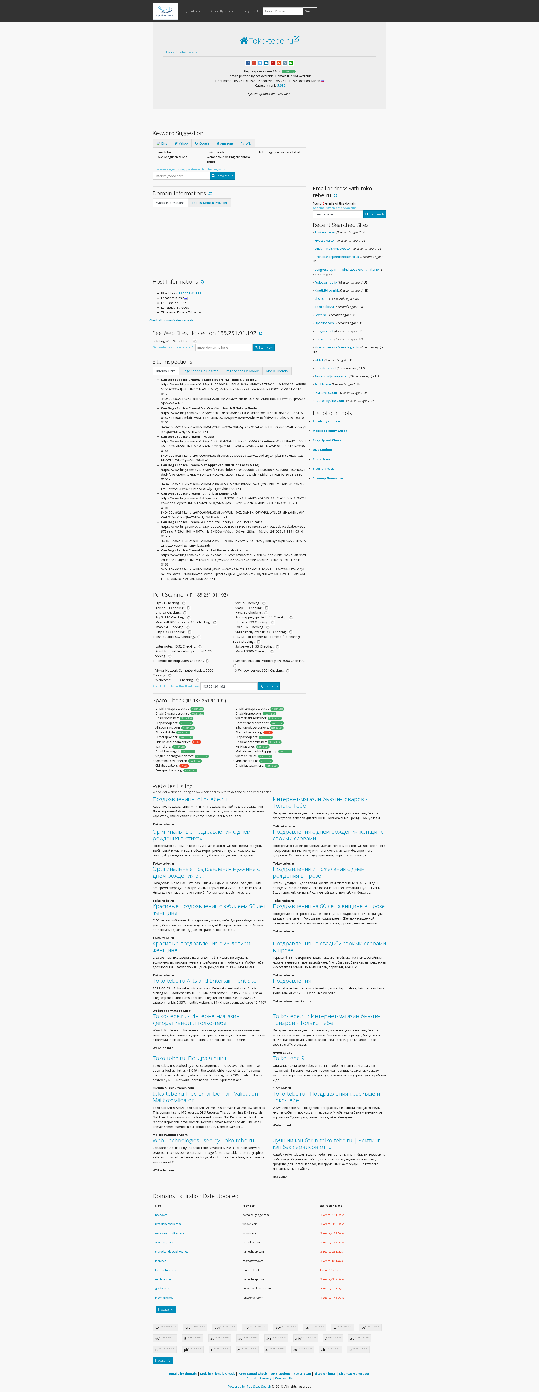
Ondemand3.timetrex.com (333, 248)
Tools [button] (255, 11)
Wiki (248, 143)
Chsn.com (321, 298)
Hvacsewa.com (325, 240)
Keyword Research (195, 11)
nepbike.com (163, 1279)
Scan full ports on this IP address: (176, 686)
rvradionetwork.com (168, 1224)
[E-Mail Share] (291, 62)
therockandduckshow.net (171, 1251)
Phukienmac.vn (325, 232)
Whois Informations (170, 203)
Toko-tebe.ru (187, 52)
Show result (224, 176)
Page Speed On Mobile (242, 371)
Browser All (166, 1309)
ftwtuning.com (164, 1242)
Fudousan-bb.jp (326, 282)
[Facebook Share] (248, 62)
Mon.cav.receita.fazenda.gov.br (337, 347)
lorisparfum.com (165, 1270)
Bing (164, 143)
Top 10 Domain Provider (209, 203)
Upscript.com (324, 323)
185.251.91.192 (190, 293)
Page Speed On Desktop (201, 371)
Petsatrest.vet (325, 368)
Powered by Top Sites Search (249, 1386)
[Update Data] (209, 193)
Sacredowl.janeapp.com (331, 376)
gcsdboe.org (163, 1288)
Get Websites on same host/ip (174, 347)
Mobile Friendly (277, 371)
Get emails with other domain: (334, 208)
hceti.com (161, 1215)
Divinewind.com (326, 392)
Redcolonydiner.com (329, 400)
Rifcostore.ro (324, 339)
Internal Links (165, 371)
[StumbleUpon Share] (278, 62)
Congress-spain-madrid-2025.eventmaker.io (347, 269)
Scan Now (265, 347)
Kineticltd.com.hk (327, 290)
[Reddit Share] (284, 62)
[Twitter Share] (260, 62)
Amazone (226, 143)
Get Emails (376, 214)
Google (203, 143)
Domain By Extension (223, 11)
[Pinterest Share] (272, 62)
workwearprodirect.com (170, 1233)
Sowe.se (321, 315)
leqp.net (160, 1261)
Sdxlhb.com (323, 384)
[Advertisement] (229, 238)
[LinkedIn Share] (266, 62)
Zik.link (319, 360)
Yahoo (183, 143)
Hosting (244, 11)
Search (310, 11)
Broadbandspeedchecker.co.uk (337, 256)
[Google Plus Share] (254, 62)
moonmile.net (164, 1298)
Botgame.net (324, 331)
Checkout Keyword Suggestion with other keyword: (190, 169)
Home (170, 52)
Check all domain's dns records (171, 320)
